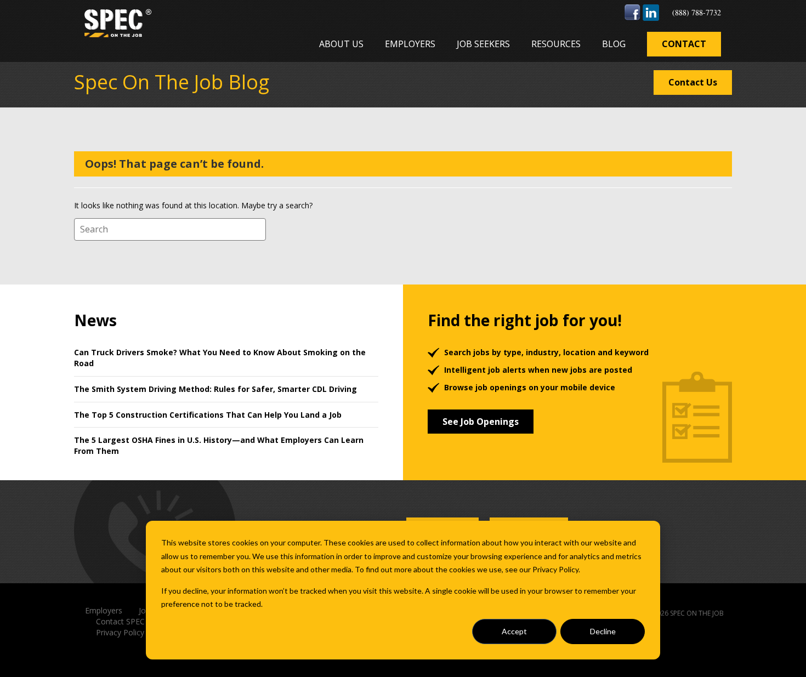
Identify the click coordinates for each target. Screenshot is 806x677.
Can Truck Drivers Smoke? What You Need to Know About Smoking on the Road (220, 357)
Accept (514, 631)
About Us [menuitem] (341, 44)
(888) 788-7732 (696, 12)
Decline (603, 631)
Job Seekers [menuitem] (483, 44)
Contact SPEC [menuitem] (120, 621)
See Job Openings (480, 422)
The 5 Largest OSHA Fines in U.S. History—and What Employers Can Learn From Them (219, 445)
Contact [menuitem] (684, 44)
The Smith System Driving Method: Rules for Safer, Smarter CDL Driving (215, 389)
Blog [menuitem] (614, 44)
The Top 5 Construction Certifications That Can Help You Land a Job (208, 414)
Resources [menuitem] (556, 44)
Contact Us (692, 82)
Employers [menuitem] (410, 44)
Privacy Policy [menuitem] (120, 632)
